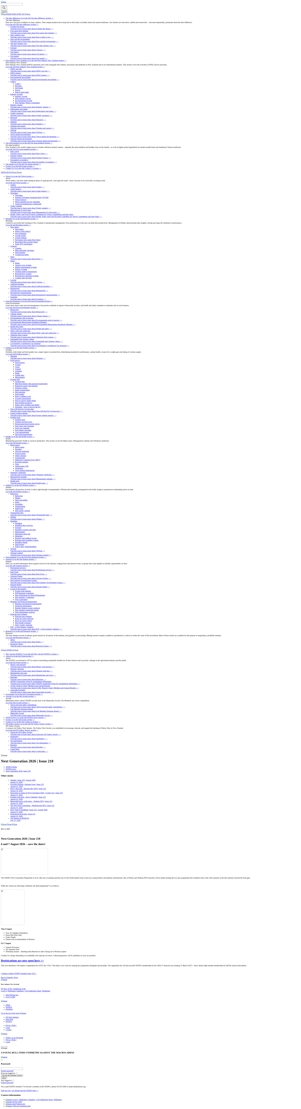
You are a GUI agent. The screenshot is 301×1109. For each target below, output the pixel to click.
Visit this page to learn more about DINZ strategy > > (30, 75)
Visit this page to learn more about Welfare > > (27, 519)
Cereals (18, 365)
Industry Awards (21, 96)
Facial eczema (20, 454)
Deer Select (19, 229)
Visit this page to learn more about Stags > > (26, 259)
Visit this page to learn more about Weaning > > (28, 358)
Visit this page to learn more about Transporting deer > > (31, 515)
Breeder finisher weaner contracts (27, 608)
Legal (8, 1028)
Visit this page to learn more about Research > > (28, 120)
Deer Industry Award (23, 99)
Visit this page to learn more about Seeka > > (27, 642)
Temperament (20, 506)
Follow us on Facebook (14, 1038)
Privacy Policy (11, 1025)
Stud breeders (20, 253)
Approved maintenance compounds (28, 204)
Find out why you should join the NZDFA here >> (20, 1091)
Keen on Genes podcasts (24, 619)
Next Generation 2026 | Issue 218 (18, 771)
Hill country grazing (22, 511)
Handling (18, 523)
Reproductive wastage (23, 274)
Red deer (18, 86)
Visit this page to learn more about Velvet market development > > (34, 137)
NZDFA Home (11, 767)
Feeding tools (20, 420)
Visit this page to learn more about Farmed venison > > (30, 158)
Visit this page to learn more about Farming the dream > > (31, 29)
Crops (17, 367)
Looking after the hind (23, 278)
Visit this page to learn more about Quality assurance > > (31, 115)
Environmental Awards (23, 101)
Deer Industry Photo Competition (27, 103)
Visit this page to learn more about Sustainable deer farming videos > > (36, 341)
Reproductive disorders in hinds (27, 276)
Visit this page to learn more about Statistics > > (28, 124)
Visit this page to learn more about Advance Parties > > (30, 578)
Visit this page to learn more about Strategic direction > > (31, 671)
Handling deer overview (24, 525)
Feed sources (20, 363)
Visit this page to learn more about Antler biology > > (30, 191)
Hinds (17, 263)
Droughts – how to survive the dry (28, 407)
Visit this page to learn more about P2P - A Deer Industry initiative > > (36, 629)
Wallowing (19, 509)
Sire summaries (20, 233)
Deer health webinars (23, 623)
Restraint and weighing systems (26, 540)
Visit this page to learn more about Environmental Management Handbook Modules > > (42, 324)
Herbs (17, 373)
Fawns (17, 90)
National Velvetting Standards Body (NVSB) (32, 198)
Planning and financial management (28, 604)
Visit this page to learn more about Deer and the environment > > (34, 41)
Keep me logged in (8, 1073)
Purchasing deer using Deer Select (27, 240)
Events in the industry (23, 591)
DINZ (8, 1005)
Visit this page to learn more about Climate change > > (30, 316)
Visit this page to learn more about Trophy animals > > (30, 208)
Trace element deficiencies (25, 470)
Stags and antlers (21, 500)
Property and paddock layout (25, 538)
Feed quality (19, 394)
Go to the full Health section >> (17, 443)
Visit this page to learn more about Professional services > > (32, 570)
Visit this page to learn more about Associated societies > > (32, 692)
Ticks (17, 464)
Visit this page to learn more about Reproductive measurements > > (35, 295)
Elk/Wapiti (19, 88)
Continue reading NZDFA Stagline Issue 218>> (19, 974)
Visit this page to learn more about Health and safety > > (31, 329)
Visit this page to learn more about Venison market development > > (35, 141)
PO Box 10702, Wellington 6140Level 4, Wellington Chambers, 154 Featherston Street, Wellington (25, 990)
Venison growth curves (23, 422)
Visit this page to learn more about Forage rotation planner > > (33, 415)
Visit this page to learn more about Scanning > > (28, 299)
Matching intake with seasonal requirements (31, 384)
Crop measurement (22, 432)
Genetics (18, 248)
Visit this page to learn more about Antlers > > (27, 187)
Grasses (18, 369)
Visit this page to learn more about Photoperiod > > (29, 291)
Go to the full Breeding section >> (18, 225)
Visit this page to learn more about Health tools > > (29, 483)
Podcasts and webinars (23, 616)
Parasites (18, 449)
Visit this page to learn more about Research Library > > (31, 646)
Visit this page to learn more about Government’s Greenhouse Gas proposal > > (39, 346)
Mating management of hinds (26, 267)
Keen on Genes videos (23, 621)
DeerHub (9, 1009)
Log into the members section (12, 1075)
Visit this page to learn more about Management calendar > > (32, 479)
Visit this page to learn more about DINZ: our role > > (30, 71)
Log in (4, 1078)
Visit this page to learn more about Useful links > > (29, 751)
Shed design (19, 545)
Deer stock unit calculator (24, 426)
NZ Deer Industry (12, 1017)
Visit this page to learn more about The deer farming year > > (33, 46)
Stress (17, 502)
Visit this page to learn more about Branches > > (28, 679)
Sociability (19, 504)
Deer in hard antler (22, 92)
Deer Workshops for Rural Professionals (30, 595)
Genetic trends (20, 236)
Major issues (19, 447)
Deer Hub (9, 1019)
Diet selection (20, 392)
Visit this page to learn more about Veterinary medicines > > (32, 475)
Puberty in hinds (21, 269)
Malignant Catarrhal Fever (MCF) (27, 460)
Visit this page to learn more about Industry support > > (30, 107)
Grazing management (23, 399)
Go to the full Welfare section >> (18, 492)
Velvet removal (20, 200)
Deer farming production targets (27, 610)
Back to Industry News (9, 978)
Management (20, 377)
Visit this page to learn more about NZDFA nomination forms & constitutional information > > (45, 684)
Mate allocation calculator (24, 250)
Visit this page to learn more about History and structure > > (32, 667)
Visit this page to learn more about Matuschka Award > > (31, 715)
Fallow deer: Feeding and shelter (27, 405)
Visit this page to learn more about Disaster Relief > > (30, 587)
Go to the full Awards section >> (18, 703)
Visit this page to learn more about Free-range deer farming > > (33, 33)
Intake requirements (22, 390)
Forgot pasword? (7, 1071)
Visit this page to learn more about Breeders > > (28, 747)
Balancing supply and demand (26, 386)
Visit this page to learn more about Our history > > (29, 54)
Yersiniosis (19, 468)
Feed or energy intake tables (25, 401)
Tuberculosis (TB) (22, 466)
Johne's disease (20, 456)
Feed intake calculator (23, 430)
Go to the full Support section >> (18, 566)
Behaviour (19, 496)
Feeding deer (20, 382)
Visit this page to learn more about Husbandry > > (28, 739)
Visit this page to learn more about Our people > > (29, 58)
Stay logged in (6, 1080)
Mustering (19, 536)
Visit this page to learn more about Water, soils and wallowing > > (34, 333)
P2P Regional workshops (24, 593)
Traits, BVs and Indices (23, 244)
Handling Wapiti (21, 542)
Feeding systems (21, 388)
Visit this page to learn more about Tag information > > (30, 743)
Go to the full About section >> (17, 663)
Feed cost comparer (22, 428)
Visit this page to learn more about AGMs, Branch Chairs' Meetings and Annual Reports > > (44, 688)
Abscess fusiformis (22, 451)
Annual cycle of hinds (23, 265)
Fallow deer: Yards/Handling (25, 547)
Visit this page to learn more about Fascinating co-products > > (33, 162)
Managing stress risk (22, 534)
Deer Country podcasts (23, 625)
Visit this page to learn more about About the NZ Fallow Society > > (35, 734)
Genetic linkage (21, 238)
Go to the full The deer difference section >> (22, 25)
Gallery (18, 84)
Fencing (18, 528)
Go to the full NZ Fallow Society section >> (22, 730)
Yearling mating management (26, 272)
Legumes (18, 371)
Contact (8, 1030)
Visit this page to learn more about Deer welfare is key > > (32, 37)
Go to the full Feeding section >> (18, 354)
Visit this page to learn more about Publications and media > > (33, 111)
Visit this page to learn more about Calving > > (27, 282)
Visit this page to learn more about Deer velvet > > (29, 154)
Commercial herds (22, 255)
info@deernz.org (12, 995)
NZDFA (9, 1007)
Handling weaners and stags (25, 530)
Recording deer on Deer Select (26, 242)
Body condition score (23, 396)
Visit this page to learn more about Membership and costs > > (33, 675)
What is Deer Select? (23, 231)
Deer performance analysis (25, 612)
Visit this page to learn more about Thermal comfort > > (31, 555)
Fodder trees (19, 375)
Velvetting (19, 195)
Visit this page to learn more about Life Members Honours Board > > (36, 711)
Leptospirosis (20, 458)
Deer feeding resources (23, 403)
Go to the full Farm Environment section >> (22, 308)
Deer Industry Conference (24, 597)
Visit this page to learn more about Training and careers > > (32, 128)
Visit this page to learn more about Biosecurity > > (29, 312)
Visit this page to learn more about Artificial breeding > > (31, 286)
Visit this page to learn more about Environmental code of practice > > (36, 320)
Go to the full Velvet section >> (17, 183)
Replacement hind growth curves (27, 424)
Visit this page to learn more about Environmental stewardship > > (34, 80)
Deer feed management (23, 434)
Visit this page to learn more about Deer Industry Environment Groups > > (37, 583)
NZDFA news (11, 769)
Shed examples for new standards (27, 202)
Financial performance (23, 606)
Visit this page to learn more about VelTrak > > (27, 132)
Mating (17, 498)
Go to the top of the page (10, 1013)
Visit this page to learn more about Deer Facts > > (28, 574)
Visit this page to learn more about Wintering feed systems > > (33, 337)
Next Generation (21, 600)
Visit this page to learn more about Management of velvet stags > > (35, 212)
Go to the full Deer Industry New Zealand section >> (25, 67)
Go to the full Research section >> (18, 638)
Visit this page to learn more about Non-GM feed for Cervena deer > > (36, 411)
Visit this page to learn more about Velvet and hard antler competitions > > (37, 707)
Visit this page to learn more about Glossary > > (28, 50)
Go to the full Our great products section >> (22, 149)
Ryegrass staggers (21, 462)
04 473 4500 (10, 997)
